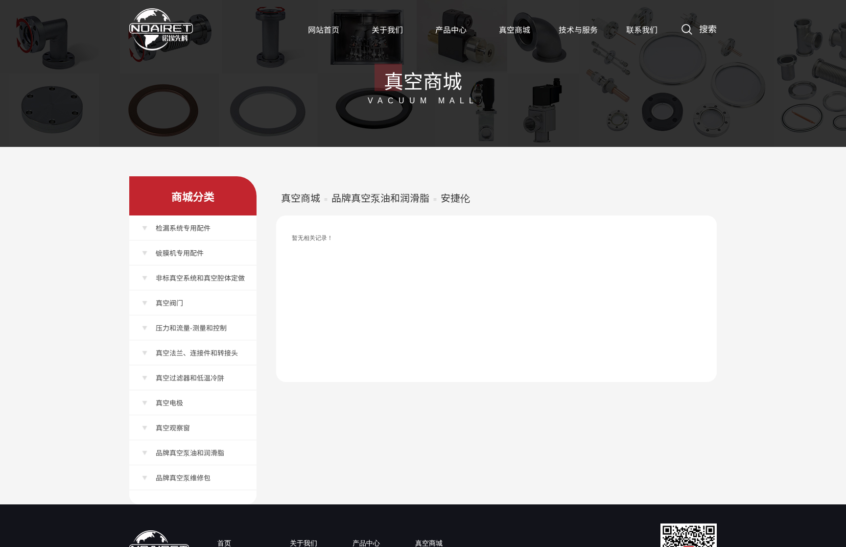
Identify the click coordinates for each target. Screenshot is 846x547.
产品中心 (451, 29)
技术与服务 (578, 29)
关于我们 (387, 29)
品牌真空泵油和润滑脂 (380, 197)
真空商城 (514, 29)
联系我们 (642, 29)
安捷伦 (455, 197)
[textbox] (676, 16)
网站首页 (323, 29)
